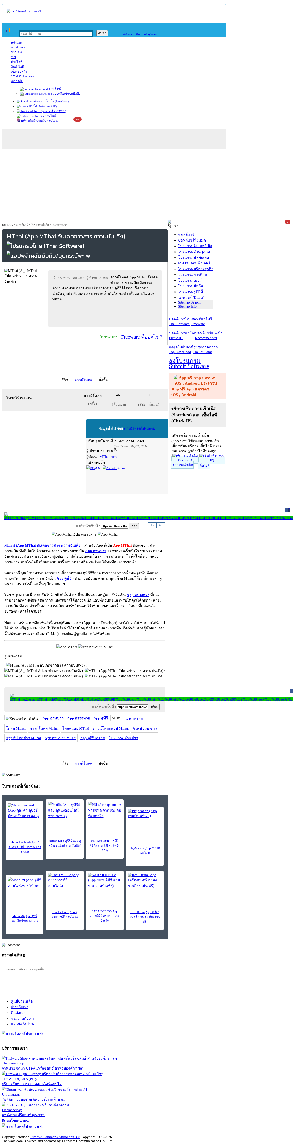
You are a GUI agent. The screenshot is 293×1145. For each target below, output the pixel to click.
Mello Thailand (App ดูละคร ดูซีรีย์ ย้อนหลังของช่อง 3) (25, 847)
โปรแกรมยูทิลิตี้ (190, 292)
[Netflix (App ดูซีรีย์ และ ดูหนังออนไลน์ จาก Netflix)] (64, 810)
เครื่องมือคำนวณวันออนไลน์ (39, 121)
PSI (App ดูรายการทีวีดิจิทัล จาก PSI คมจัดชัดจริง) (105, 845)
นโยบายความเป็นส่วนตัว (60, 1132)
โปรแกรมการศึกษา (193, 275)
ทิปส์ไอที (16, 62)
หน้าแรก (16, 42)
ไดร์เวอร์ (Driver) (191, 297)
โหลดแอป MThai (75, 728)
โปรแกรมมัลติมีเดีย (193, 257)
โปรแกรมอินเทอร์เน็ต (195, 246)
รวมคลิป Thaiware (22, 76)
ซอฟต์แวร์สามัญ (182, 335)
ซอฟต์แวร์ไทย (180, 321)
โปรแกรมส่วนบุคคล (194, 252)
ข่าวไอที (16, 52)
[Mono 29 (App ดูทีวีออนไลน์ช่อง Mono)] (24, 884)
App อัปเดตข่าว (145, 728)
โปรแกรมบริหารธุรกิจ (195, 269)
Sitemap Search (189, 302)
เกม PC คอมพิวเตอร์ (194, 263)
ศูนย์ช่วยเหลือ (22, 1001)
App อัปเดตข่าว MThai (23, 738)
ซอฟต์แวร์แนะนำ (208, 335)
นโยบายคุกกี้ (94, 1132)
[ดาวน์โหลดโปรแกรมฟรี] (24, 11)
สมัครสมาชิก (130, 34)
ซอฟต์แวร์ (54, 89)
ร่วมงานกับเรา (22, 1018)
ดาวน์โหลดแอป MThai (111, 728)
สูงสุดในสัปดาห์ (181, 349)
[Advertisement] (146, 186)
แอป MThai (134, 719)
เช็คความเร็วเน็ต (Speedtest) (50, 101)
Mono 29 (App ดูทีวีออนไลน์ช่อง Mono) (25, 918)
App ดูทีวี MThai (92, 738)
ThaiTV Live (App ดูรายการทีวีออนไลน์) (65, 914)
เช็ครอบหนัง (19, 71)
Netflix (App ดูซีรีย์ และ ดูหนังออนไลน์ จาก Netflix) (64, 843)
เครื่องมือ (17, 81)
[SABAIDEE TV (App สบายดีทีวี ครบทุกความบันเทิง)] (104, 881)
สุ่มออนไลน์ (48, 116)
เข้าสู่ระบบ (149, 34)
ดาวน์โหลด (18, 47)
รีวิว (13, 57)
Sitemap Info (187, 306)
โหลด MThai (16, 728)
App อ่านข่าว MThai (60, 738)
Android (122, 468)
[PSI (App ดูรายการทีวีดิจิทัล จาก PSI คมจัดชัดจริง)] (104, 810)
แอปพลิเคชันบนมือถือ (66, 93)
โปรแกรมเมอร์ (190, 280)
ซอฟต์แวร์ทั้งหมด (192, 240)
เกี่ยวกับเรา (19, 1007)
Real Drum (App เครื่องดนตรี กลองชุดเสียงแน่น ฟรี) (145, 916)
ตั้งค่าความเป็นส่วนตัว (19, 1132)
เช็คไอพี (203, 465)
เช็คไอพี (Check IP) (44, 106)
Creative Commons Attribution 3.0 (55, 1137)
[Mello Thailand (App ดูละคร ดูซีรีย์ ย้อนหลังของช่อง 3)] (24, 811)
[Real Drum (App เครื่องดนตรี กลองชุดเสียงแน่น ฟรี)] (144, 881)
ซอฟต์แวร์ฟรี (201, 321)
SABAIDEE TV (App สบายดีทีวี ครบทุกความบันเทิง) (105, 916)
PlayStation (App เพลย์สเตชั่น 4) (145, 850)
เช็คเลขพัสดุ (58, 111)
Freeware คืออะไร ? (140, 337)
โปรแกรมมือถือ (40, 224)
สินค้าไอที (17, 66)
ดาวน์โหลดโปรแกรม (139, 428)
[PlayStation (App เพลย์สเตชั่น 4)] (144, 816)
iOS (97, 468)
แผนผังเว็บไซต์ (22, 1024)
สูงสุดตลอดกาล (205, 349)
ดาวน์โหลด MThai (44, 728)
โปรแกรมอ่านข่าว (123, 738)
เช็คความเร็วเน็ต (182, 465)
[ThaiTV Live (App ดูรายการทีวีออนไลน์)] (64, 881)
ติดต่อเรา (18, 1013)
